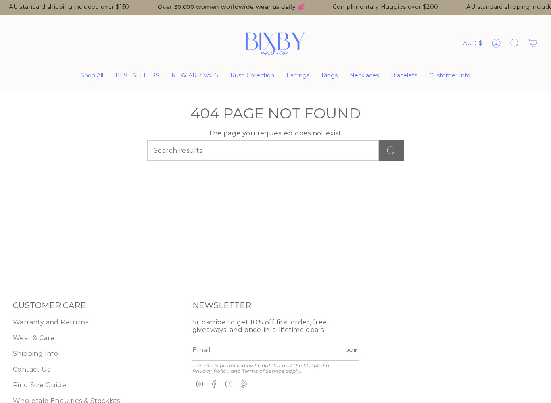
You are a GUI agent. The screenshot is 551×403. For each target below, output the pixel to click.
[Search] (391, 150)
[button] (297, 76)
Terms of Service (263, 371)
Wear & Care (33, 338)
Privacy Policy (211, 371)
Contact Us (31, 369)
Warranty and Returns (50, 322)
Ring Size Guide (39, 385)
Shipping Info (35, 353)
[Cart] (533, 43)
